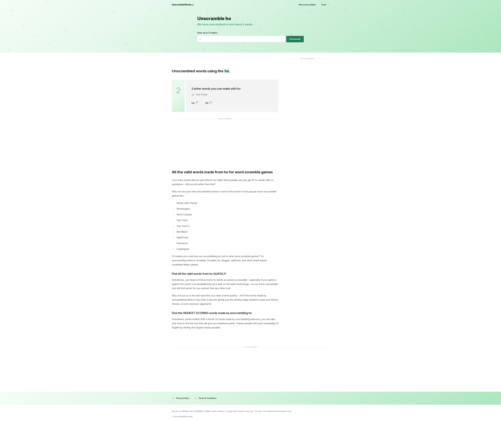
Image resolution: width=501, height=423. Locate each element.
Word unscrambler (307, 5)
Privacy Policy (182, 398)
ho (193, 103)
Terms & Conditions (207, 398)
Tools (323, 5)
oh (206, 103)
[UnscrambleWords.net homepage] (183, 5)
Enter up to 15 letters (207, 32)
